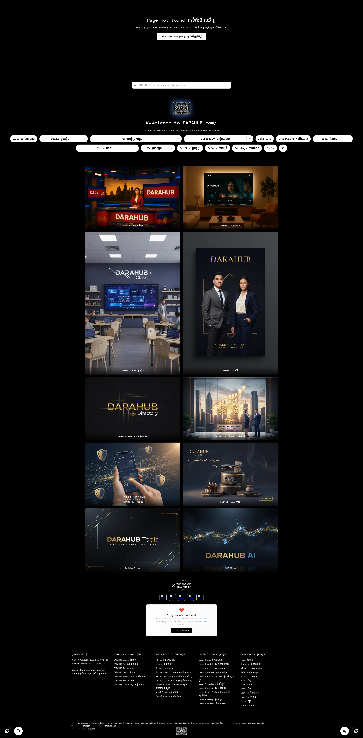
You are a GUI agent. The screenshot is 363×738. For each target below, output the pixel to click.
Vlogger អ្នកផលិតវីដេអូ (251, 668)
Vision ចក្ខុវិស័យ (164, 664)
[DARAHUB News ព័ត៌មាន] (132, 197)
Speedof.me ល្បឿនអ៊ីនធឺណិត (169, 696)
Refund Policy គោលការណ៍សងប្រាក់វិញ (174, 676)
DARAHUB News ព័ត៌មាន (124, 672)
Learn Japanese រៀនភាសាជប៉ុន (213, 672)
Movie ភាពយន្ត (248, 705)
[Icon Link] (181, 108)
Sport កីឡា (246, 680)
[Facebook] (172, 597)
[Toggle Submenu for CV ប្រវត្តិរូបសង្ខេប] (178, 138)
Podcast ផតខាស (249, 676)
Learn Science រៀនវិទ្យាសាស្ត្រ (212, 688)
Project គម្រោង (248, 697)
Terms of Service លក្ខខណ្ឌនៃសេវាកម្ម (174, 680)
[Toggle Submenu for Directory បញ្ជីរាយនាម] (250, 138)
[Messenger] (181, 597)
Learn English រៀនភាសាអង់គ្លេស (214, 664)
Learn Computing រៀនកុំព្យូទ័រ (212, 684)
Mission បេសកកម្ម (165, 668)
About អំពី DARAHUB (165, 660)
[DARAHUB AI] (230, 540)
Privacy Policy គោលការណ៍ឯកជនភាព (174, 672)
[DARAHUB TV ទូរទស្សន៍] (230, 197)
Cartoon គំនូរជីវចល (250, 693)
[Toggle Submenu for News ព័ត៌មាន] (349, 138)
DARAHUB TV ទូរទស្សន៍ (124, 668)
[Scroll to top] (7, 731)
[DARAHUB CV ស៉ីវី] (230, 303)
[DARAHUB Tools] (132, 540)
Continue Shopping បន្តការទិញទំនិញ (181, 36)
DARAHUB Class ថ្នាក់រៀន (125, 660)
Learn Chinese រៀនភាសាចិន (212, 668)
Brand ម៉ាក (246, 689)
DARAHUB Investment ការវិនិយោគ (129, 676)
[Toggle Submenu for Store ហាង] (135, 148)
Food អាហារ (246, 684)
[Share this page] (344, 731)
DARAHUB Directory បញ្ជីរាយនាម (129, 684)
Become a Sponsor (181, 630)
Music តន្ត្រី (246, 701)
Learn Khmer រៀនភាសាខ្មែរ (210, 660)
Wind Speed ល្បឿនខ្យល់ (167, 692)
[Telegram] (199, 597)
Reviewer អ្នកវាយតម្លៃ (251, 664)
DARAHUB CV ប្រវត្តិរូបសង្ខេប (126, 664)
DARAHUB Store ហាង (124, 680)
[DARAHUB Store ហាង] (230, 474)
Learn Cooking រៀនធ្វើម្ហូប (210, 699)
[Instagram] (190, 597)
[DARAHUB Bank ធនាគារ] (132, 474)
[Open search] (18, 731)
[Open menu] (181, 731)
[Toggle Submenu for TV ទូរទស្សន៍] (171, 148)
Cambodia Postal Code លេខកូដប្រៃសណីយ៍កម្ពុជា (246, 723)
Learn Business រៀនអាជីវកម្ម (212, 704)
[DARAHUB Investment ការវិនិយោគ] (230, 408)
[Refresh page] (356, 731)
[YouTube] (163, 597)
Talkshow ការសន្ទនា (250, 672)
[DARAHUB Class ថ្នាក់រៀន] (132, 303)
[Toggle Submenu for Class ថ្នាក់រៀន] (84, 138)
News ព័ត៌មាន (247, 660)
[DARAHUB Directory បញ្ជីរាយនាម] (132, 408)
